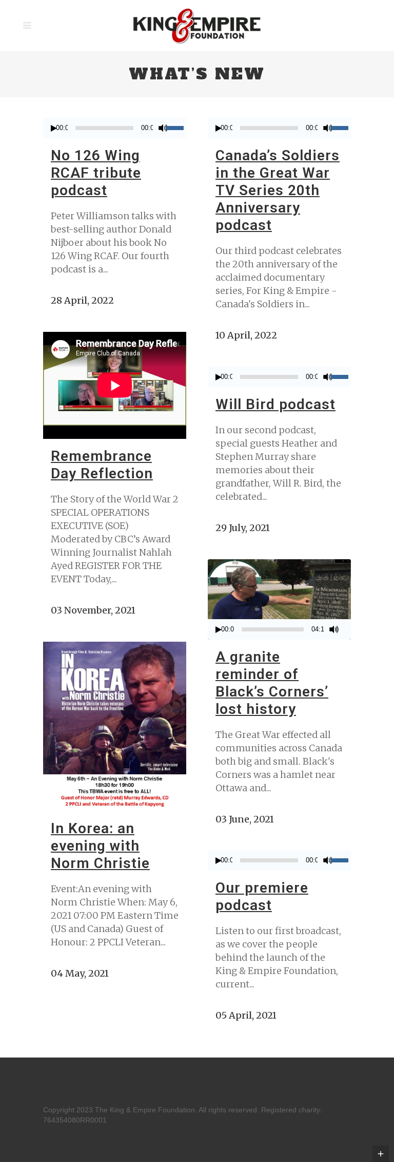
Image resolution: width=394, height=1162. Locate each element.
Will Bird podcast (275, 404)
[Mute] (163, 128)
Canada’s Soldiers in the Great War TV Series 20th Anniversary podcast (277, 190)
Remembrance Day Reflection (102, 465)
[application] (114, 128)
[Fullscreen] (348, 629)
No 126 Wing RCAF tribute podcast (96, 173)
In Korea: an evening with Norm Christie (100, 846)
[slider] (176, 127)
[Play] (54, 128)
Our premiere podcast (261, 896)
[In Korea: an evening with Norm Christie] (114, 726)
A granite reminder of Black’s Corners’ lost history (271, 682)
